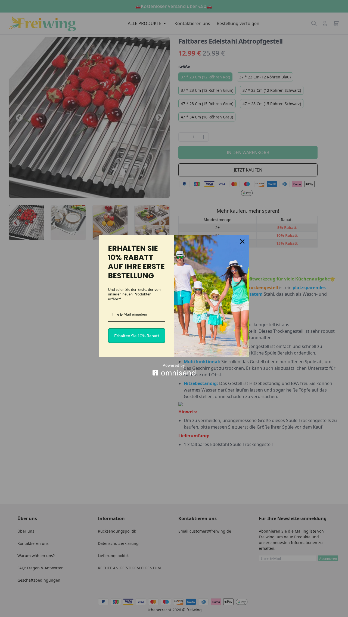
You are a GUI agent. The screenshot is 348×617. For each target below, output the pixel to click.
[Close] (242, 241)
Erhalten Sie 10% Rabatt (136, 335)
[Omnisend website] (174, 369)
